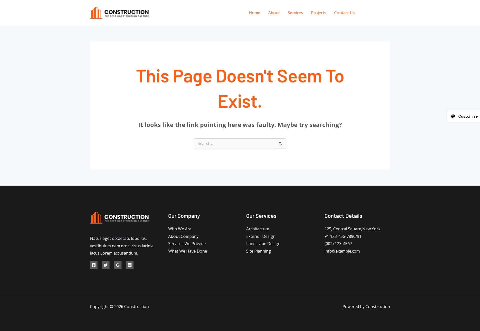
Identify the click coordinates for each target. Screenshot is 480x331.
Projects (318, 12)
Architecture (257, 229)
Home (254, 12)
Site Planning (258, 251)
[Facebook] (366, 13)
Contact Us (344, 12)
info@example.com (342, 251)
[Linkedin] (130, 265)
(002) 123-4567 (338, 243)
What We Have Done (187, 251)
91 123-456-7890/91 (343, 236)
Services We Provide (187, 243)
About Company (183, 236)
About (274, 12)
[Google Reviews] (118, 265)
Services (295, 12)
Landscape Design (263, 243)
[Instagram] (388, 13)
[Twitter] (377, 13)
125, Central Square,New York (352, 229)
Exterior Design (261, 236)
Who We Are (180, 229)
